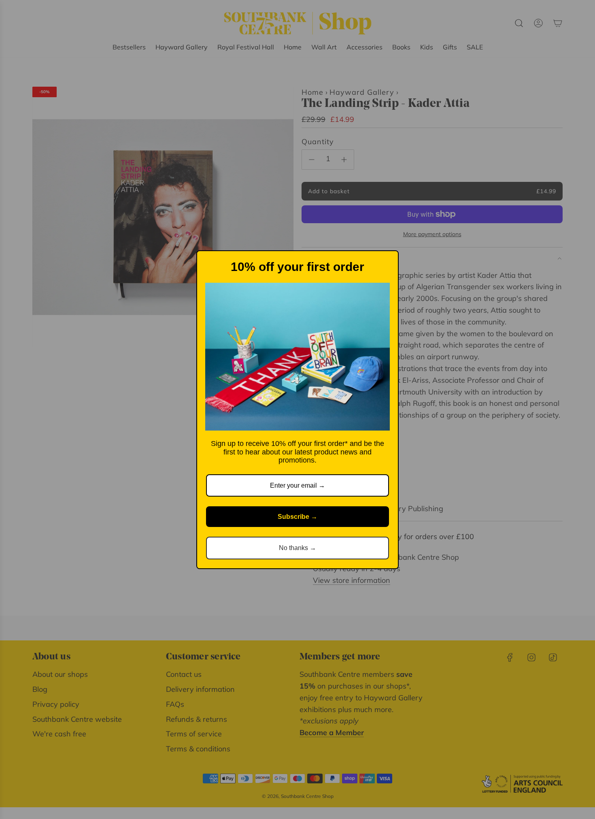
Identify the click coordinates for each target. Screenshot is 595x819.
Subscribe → (297, 516)
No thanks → (297, 547)
